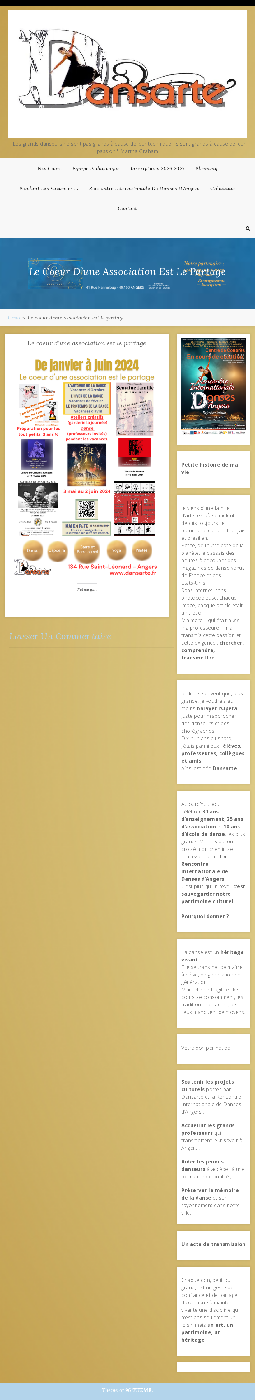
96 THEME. (139, 1390)
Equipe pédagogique (96, 168)
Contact (127, 208)
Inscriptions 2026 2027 (158, 168)
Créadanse (223, 188)
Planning (206, 168)
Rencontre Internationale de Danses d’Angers (144, 188)
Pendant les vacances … (48, 188)
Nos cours (50, 168)
